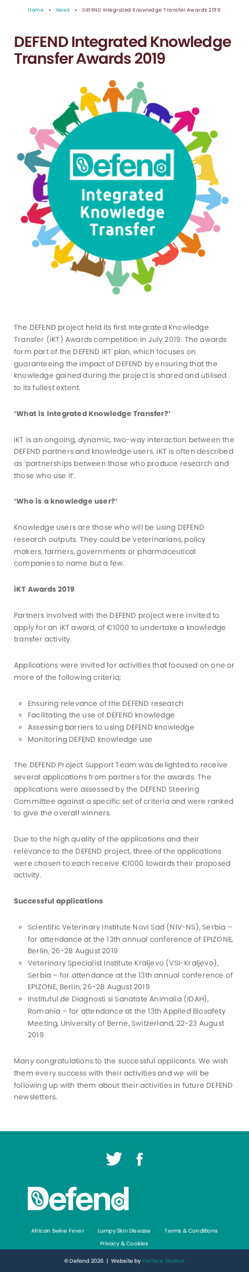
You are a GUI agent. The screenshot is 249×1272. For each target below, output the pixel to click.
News (63, 9)
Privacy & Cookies (124, 1243)
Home (35, 9)
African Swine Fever (57, 1230)
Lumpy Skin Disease (124, 1230)
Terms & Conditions (191, 1230)
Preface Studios (163, 1260)
